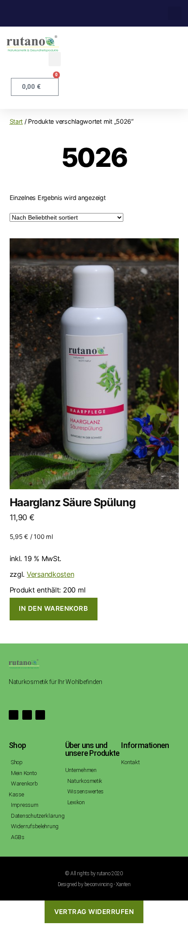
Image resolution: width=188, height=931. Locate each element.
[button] (174, 13)
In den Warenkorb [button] (53, 608)
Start (16, 121)
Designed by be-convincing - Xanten (94, 884)
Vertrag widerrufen (94, 911)
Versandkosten (50, 574)
